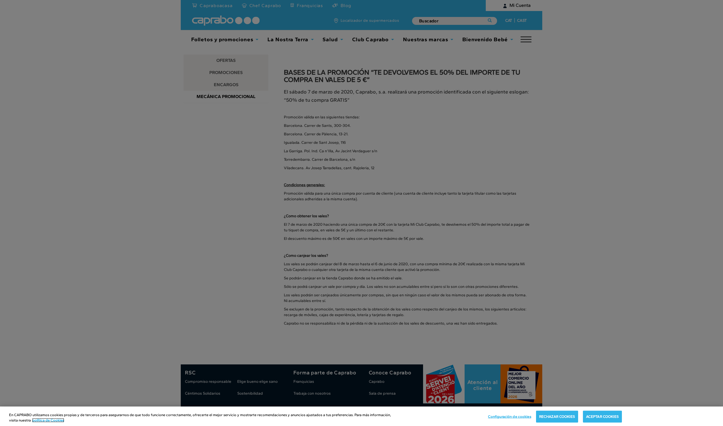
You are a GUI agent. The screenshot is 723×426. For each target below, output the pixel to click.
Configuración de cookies (509, 416)
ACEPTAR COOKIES (602, 416)
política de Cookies (48, 420)
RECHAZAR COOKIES (557, 416)
